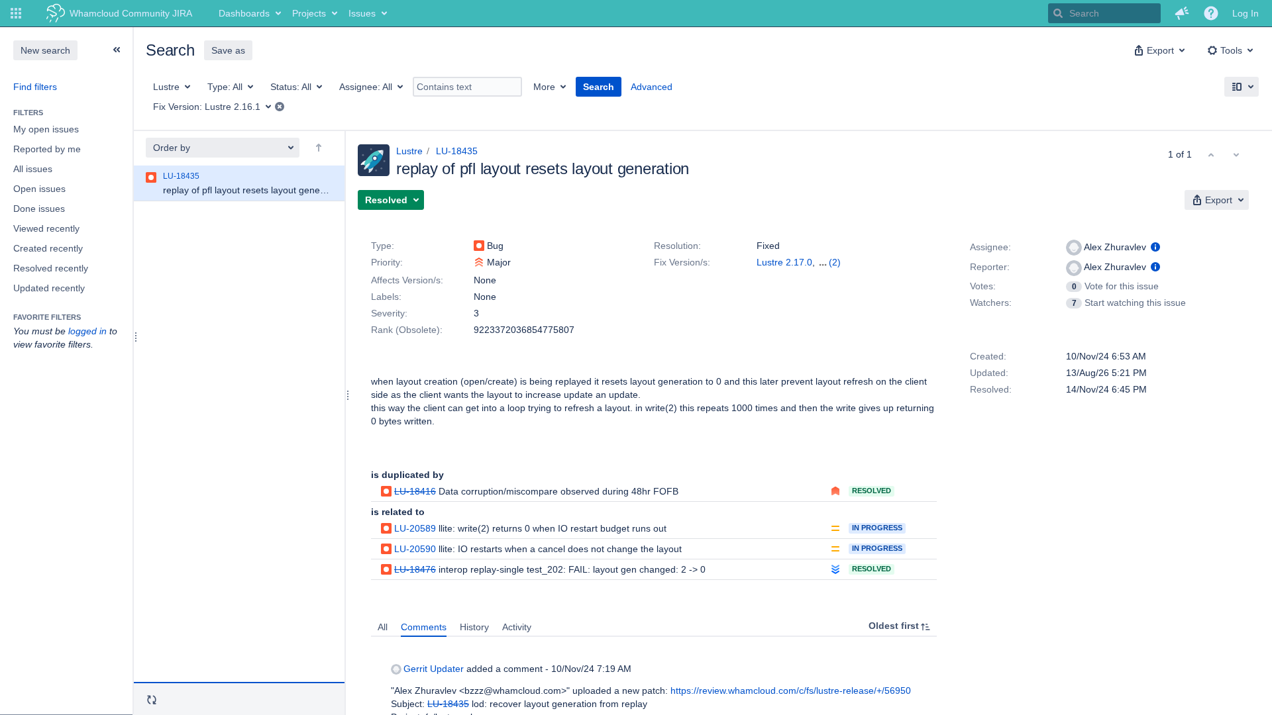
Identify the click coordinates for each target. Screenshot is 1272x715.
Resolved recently (50, 268)
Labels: (386, 296)
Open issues (39, 188)
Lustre (409, 151)
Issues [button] (362, 13)
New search (45, 50)
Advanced (651, 86)
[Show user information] (1155, 247)
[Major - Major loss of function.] (479, 262)
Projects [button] (309, 13)
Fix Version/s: (682, 262)
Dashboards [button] (244, 13)
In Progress (877, 528)
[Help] (1211, 13)
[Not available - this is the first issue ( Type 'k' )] (1211, 154)
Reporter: (990, 267)
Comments (424, 627)
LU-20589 (415, 528)
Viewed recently (46, 228)
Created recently (48, 248)
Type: (382, 245)
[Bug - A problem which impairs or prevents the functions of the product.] (479, 245)
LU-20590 (415, 549)
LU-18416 (415, 491)
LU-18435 (457, 151)
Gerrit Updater (433, 668)
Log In (1245, 13)
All (383, 627)
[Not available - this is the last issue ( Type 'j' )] (1236, 154)
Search (598, 86)
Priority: (387, 262)
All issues (32, 169)
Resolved (871, 491)
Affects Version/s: (407, 280)
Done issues (39, 208)
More (544, 86)
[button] (16, 13)
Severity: (389, 313)
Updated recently (49, 288)
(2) (835, 262)
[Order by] (318, 148)
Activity (516, 627)
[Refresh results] (151, 700)
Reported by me (47, 149)
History (474, 627)
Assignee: (990, 247)
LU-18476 (415, 569)
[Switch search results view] (1241, 87)
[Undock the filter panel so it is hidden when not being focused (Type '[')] (116, 49)
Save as (228, 50)
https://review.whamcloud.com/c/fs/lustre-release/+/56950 (790, 690)
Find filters (35, 86)
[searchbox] (1104, 13)
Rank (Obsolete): (407, 329)
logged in (87, 331)
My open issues (46, 129)
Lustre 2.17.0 (784, 262)
